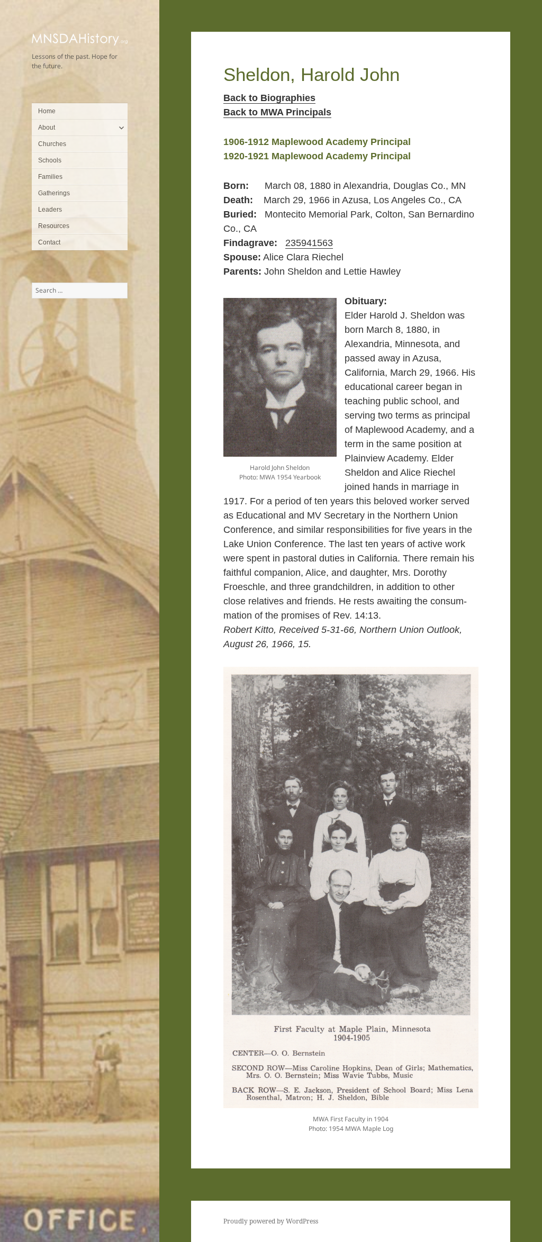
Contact (49, 242)
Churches (52, 144)
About (46, 127)
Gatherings (54, 193)
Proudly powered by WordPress (270, 1221)
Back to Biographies (269, 98)
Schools (49, 160)
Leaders (50, 209)
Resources (53, 226)
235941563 (309, 243)
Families (50, 176)
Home (47, 111)
